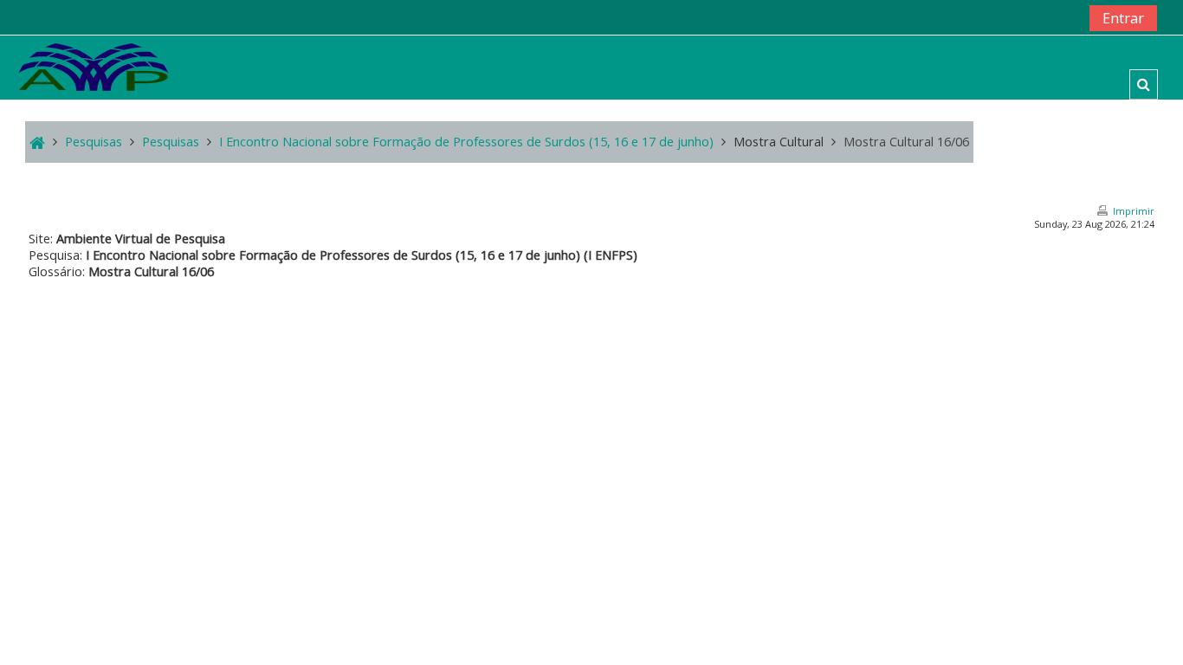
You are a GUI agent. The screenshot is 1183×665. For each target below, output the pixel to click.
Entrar (1123, 18)
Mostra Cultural (779, 141)
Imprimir (1133, 210)
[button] (1143, 84)
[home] (93, 66)
